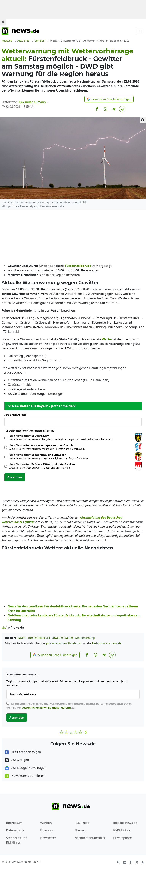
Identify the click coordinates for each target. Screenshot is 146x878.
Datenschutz (15, 830)
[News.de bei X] (136, 862)
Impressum (14, 823)
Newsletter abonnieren (28, 776)
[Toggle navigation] (140, 31)
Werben (46, 823)
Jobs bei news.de (125, 823)
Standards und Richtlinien (16, 840)
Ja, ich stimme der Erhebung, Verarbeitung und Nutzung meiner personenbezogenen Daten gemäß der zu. (69, 705)
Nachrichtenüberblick (90, 838)
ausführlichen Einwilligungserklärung (46, 707)
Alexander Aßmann (32, 102)
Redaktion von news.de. (107, 643)
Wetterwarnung (85, 638)
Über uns (47, 830)
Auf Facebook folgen (26, 752)
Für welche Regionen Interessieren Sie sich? (30, 430)
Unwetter (57, 638)
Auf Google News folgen (28, 768)
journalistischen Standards (63, 643)
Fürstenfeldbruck (39, 638)
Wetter (69, 638)
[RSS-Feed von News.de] (142, 862)
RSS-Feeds (82, 823)
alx (4, 627)
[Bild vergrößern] (143, 120)
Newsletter (48, 838)
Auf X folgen (20, 760)
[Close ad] (3, 22)
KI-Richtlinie (121, 830)
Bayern (21, 638)
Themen (80, 830)
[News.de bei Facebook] (130, 862)
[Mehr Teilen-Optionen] (122, 109)
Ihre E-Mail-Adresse (16, 414)
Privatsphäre (122, 838)
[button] (109, 99)
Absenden (14, 477)
